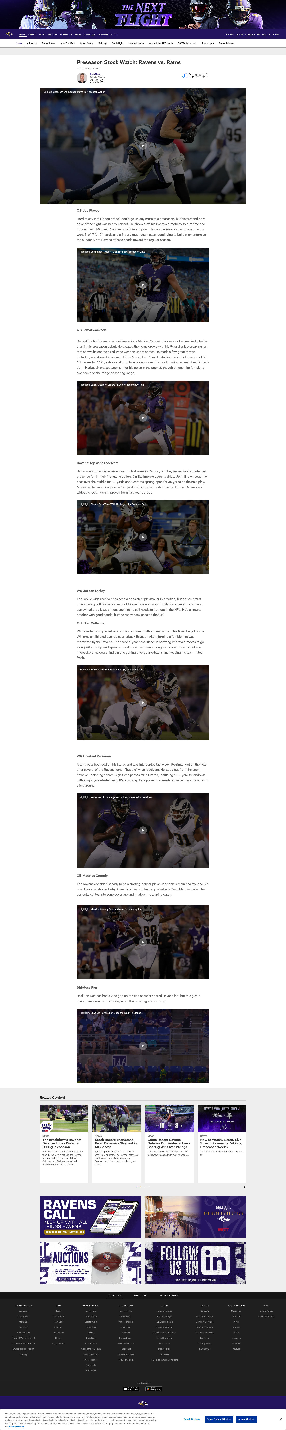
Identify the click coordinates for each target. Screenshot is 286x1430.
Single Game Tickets (164, 1327)
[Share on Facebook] (184, 77)
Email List (236, 1316)
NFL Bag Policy (204, 1343)
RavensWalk (204, 1349)
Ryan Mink (95, 74)
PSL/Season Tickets (164, 1322)
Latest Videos (126, 1311)
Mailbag (91, 1332)
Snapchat (236, 1343)
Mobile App (236, 1311)
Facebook (236, 1327)
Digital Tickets (164, 1349)
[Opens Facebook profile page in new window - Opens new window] (92, 81)
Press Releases (91, 1360)
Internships (23, 1322)
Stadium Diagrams (204, 1327)
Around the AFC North (91, 1349)
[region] (143, 1419)
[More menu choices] (116, 34)
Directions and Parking (205, 1332)
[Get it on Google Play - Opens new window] (154, 1391)
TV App (236, 1322)
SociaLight (91, 1338)
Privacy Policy (16, 1426)
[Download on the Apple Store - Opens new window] (131, 1389)
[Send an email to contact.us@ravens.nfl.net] (102, 81)
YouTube (236, 1349)
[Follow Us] (195, 1263)
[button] (143, 146)
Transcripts (91, 1365)
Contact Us (23, 1311)
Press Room (91, 1370)
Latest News (91, 1311)
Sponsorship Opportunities (23, 1343)
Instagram (236, 1338)
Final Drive (125, 1327)
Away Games (164, 1343)
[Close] (280, 1419)
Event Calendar (266, 1311)
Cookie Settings (192, 1419)
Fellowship (23, 1327)
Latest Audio (125, 1316)
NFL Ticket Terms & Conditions (164, 1360)
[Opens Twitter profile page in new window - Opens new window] (97, 81)
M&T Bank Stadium (204, 1316)
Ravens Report (125, 1338)
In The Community (266, 1316)
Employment (23, 1316)
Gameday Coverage (204, 1322)
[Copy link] (204, 75)
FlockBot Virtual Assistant (23, 1338)
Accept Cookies (246, 1419)
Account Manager (164, 1316)
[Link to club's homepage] (9, 34)
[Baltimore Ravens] (143, 1404)
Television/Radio (126, 1360)
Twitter (236, 1332)
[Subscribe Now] (90, 1217)
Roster (58, 1311)
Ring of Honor (58, 1343)
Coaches (58, 1327)
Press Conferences (125, 1343)
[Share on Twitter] (191, 77)
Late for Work (91, 1322)
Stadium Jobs (23, 1332)
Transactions (58, 1316)
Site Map (23, 1354)
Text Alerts (164, 1354)
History (58, 1338)
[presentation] (245, 1187)
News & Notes (91, 1343)
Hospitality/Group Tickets (164, 1332)
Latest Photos (91, 1316)
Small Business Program (24, 1349)
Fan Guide (204, 1338)
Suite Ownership (164, 1338)
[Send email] (198, 77)
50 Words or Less (91, 1354)
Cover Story (91, 1327)
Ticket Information (164, 1311)
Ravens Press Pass (125, 1354)
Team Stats (58, 1322)
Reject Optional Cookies (219, 1419)
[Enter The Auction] (90, 1263)
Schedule (205, 1311)
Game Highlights (125, 1322)
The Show (125, 1332)
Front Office (58, 1332)
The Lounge (125, 1349)
